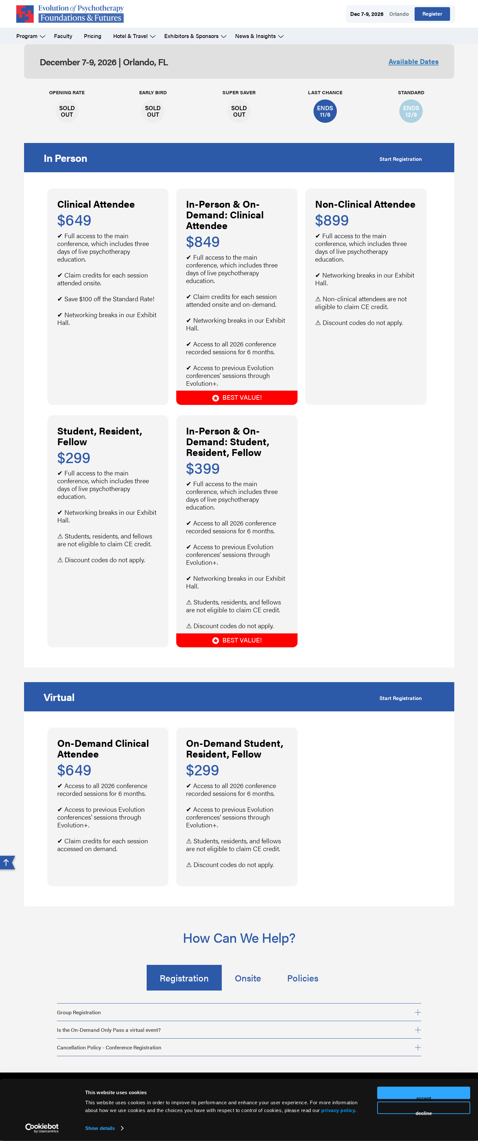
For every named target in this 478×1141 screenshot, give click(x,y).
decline (424, 1112)
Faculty (63, 36)
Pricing (92, 36)
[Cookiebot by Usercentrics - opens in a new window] (42, 1128)
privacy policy (338, 1110)
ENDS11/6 (325, 111)
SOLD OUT (67, 111)
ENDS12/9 (411, 111)
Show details (100, 1128)
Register (432, 13)
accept (423, 1097)
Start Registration (400, 158)
